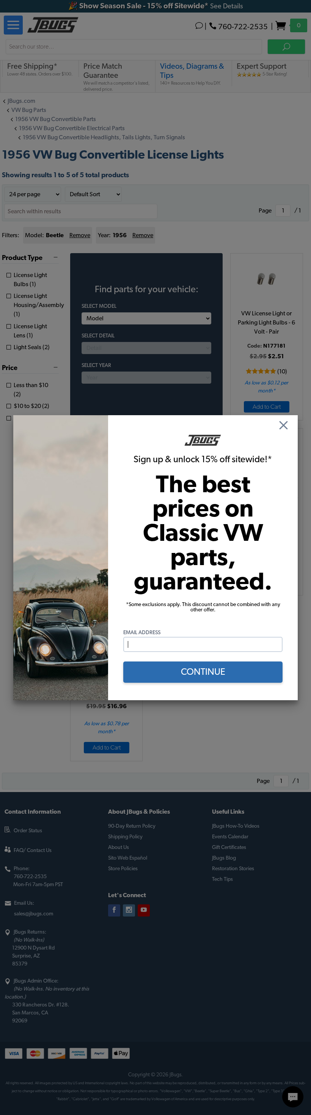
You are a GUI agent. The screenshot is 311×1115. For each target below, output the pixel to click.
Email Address (141, 632)
